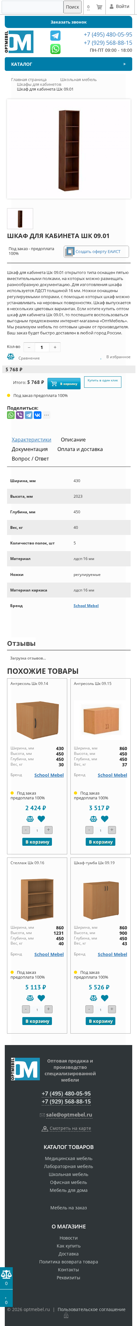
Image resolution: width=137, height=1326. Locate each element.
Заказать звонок (69, 22)
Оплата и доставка (80, 449)
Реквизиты (68, 1278)
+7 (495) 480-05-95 (66, 1093)
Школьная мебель (68, 1174)
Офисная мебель (68, 1182)
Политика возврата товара (68, 1262)
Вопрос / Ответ (30, 458)
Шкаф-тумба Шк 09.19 (94, 862)
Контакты (68, 1270)
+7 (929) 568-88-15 (66, 1101)
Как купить (69, 1246)
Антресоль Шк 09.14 (29, 683)
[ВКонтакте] (37, 415)
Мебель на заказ (68, 1208)
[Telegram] (28, 415)
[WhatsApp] (11, 415)
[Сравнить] (30, 819)
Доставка (69, 1254)
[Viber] (20, 415)
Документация (30, 449)
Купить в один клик (103, 380)
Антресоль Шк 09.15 (93, 683)
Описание (73, 439)
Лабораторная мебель (68, 1166)
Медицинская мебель (68, 1158)
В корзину (68, 383)
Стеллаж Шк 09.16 (27, 862)
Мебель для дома (69, 1190)
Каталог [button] (21, 64)
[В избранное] (41, 819)
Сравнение (29, 358)
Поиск (72, 7)
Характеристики (31, 439)
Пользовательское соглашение (92, 1309)
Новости (69, 1238)
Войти (122, 6)
